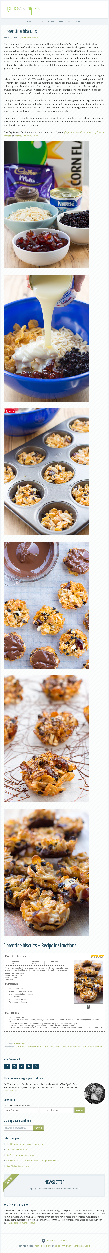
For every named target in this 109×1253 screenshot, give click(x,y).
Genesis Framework (63, 1246)
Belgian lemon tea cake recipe (20, 1155)
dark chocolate (76, 1047)
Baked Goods (20, 1043)
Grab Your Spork (29, 38)
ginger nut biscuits (73, 132)
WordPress (79, 1246)
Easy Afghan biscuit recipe (18, 1166)
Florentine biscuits (20, 31)
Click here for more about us (22, 1223)
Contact (79, 22)
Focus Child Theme (43, 1246)
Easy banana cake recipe (17, 1149)
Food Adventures (65, 22)
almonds (19, 1047)
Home (29, 22)
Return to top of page (57, 1241)
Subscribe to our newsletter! (17, 1105)
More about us (10, 1090)
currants (61, 1047)
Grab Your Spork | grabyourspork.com (54, 9)
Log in (87, 1246)
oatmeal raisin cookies (26, 135)
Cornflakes (49, 1047)
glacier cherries (93, 1047)
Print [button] (88, 1008)
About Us (39, 22)
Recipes (50, 22)
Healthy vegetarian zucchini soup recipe (24, 1144)
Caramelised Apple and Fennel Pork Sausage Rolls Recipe (32, 1160)
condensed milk (33, 1047)
